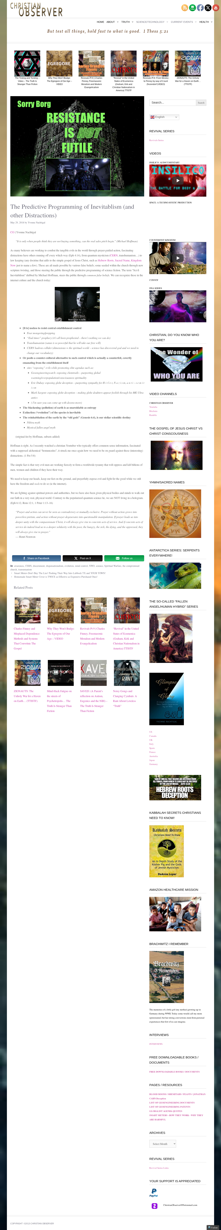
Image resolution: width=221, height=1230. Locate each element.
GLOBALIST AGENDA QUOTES (165, 1111)
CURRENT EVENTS (182, 22)
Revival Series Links (159, 1167)
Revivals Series (156, 140)
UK (150, 739)
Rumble (153, 415)
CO (12, 232)
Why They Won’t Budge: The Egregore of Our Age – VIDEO (60, 633)
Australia (153, 756)
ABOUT (111, 22)
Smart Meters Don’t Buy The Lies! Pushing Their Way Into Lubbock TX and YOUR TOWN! (60, 573)
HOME (100, 22)
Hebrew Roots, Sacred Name (114, 260)
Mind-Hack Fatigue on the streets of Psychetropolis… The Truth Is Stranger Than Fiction (59, 701)
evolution (69, 565)
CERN (114, 255)
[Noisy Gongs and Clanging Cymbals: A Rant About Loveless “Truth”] (127, 683)
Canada (152, 735)
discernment (39, 565)
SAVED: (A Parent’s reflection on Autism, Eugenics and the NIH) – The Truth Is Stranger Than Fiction (93, 701)
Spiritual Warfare (112, 565)
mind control (81, 565)
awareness (19, 565)
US (150, 731)
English (160, 116)
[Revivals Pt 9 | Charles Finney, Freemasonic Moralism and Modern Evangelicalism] (94, 621)
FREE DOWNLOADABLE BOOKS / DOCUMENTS (174, 1071)
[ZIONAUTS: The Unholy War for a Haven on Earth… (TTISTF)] (28, 683)
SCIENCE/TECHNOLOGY (150, 22)
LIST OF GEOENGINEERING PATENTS (169, 1106)
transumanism (25, 569)
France (152, 752)
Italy (151, 743)
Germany (153, 764)
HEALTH (204, 22)
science (99, 565)
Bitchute (153, 411)
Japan (152, 760)
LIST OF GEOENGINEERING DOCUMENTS (172, 1102)
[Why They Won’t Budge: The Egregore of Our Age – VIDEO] (61, 621)
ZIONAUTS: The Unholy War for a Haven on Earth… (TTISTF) (27, 696)
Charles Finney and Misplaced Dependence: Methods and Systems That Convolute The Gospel (27, 638)
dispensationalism (54, 565)
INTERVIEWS (155, 1043)
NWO (92, 565)
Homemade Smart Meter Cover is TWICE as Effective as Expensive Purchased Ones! (56, 576)
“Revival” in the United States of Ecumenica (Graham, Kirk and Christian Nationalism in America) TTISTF (126, 638)
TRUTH (125, 22)
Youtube (153, 406)
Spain (152, 748)
